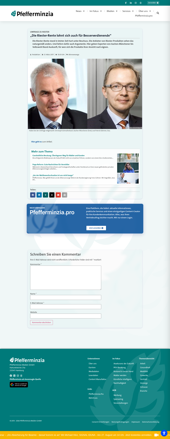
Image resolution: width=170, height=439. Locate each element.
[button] (32, 195)
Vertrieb (143, 379)
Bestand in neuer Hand (123, 371)
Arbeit (142, 363)
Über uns (143, 11)
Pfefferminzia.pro (144, 15)
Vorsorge (144, 383)
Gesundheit (145, 367)
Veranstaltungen (121, 403)
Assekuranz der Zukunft (124, 363)
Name (33, 294)
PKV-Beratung (120, 367)
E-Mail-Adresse (37, 303)
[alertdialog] (85, 435)
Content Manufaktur (97, 379)
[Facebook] (11, 376)
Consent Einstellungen (100, 422)
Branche (143, 391)
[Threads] (21, 376)
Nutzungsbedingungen (120, 422)
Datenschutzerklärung (150, 422)
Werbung (117, 395)
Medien (110, 11)
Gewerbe (144, 375)
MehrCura (93, 398)
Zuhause (144, 387)
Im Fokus (94, 11)
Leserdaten (93, 375)
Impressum (135, 422)
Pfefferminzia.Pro (96, 394)
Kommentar (36, 264)
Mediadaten (94, 371)
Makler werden (120, 375)
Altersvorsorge (73, 55)
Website (33, 312)
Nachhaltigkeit (120, 383)
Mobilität (144, 371)
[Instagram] (18, 376)
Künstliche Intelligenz (123, 379)
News (79, 11)
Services (126, 11)
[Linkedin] (14, 376)
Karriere (92, 367)
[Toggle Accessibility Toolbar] (164, 433)
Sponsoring (118, 399)
